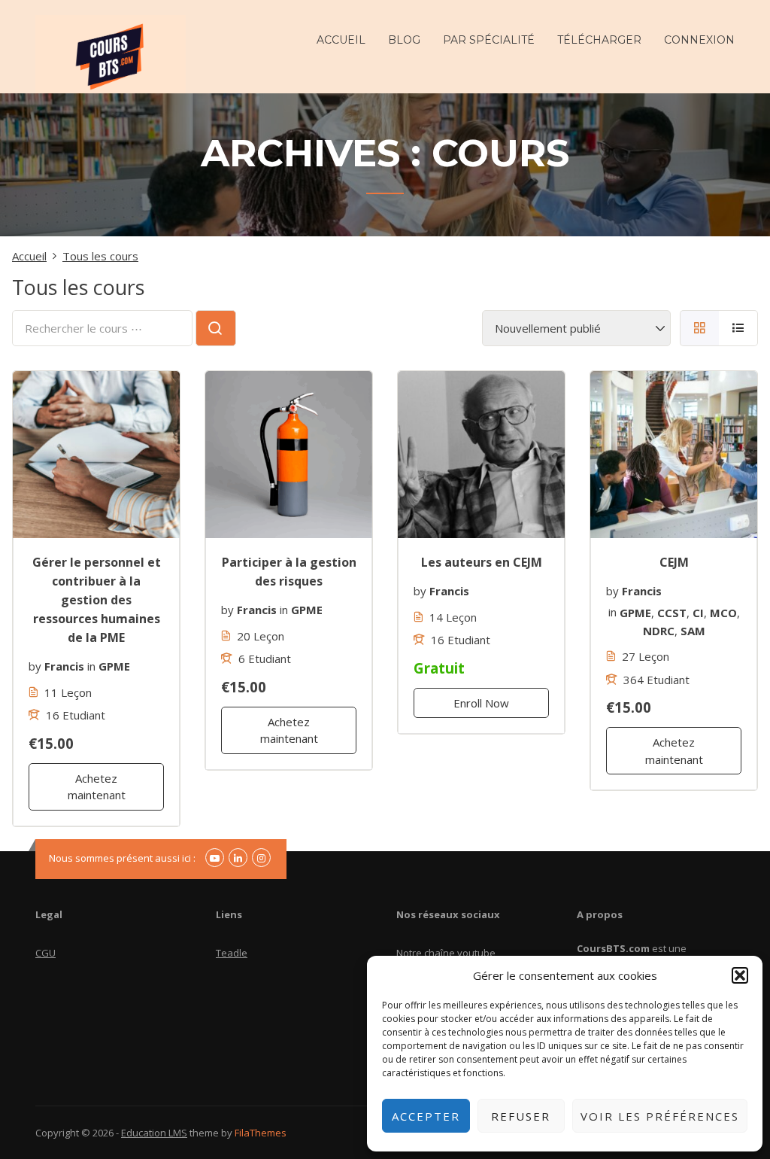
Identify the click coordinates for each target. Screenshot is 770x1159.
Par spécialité (489, 40)
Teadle (231, 953)
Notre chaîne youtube (446, 953)
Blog (404, 40)
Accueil (341, 40)
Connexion (699, 40)
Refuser (520, 1116)
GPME (114, 666)
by (35, 666)
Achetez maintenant (97, 787)
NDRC (659, 630)
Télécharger (599, 40)
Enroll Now (481, 702)
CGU (45, 953)
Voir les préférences (660, 1116)
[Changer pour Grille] (699, 328)
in (91, 666)
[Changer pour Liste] (738, 328)
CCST (672, 611)
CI (698, 611)
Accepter (426, 1116)
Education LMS (154, 1132)
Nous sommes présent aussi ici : (122, 858)
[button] (739, 975)
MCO (723, 611)
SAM (693, 630)
